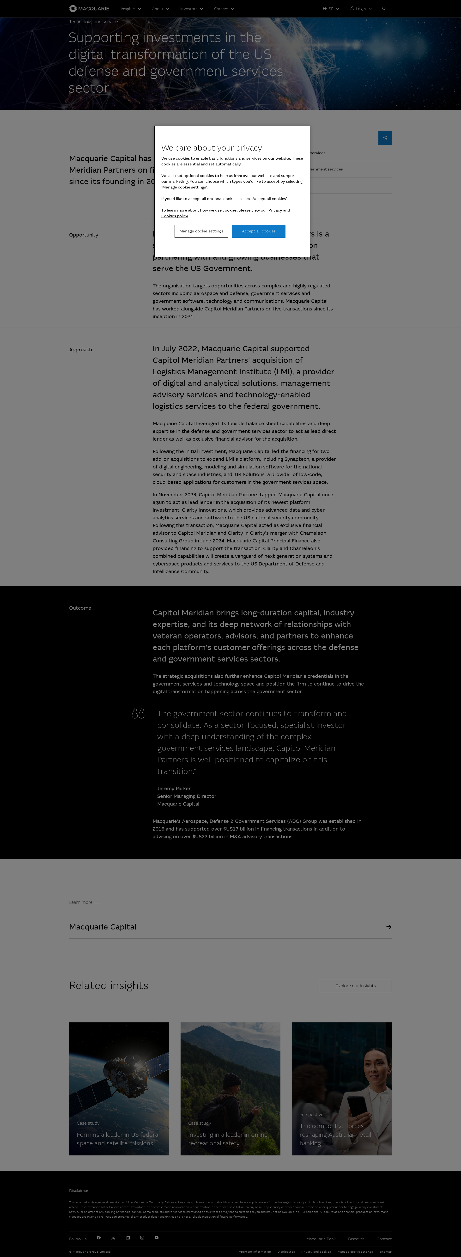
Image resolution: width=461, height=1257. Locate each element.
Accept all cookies (259, 231)
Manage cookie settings (201, 231)
